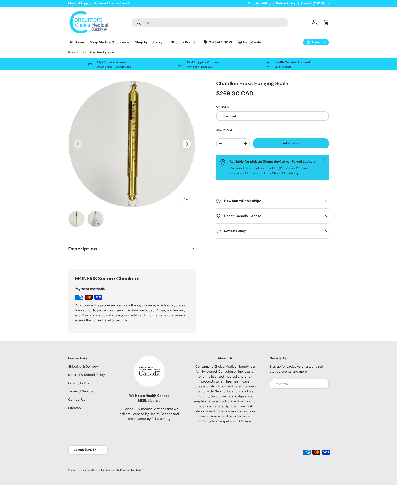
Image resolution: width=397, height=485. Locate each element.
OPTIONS (222, 106)
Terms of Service (80, 391)
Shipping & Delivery (83, 366)
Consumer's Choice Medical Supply (98, 470)
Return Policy (286, 3)
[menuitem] (76, 42)
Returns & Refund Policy (86, 375)
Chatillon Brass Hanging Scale (96, 52)
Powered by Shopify (132, 470)
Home (71, 52)
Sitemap (74, 408)
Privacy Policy (78, 383)
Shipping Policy (259, 3)
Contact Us (76, 399)
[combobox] (210, 22)
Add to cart (291, 143)
